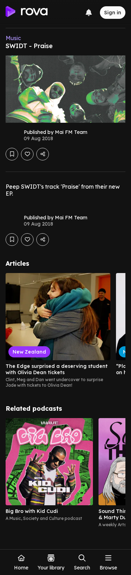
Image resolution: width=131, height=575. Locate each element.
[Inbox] (88, 12)
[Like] (27, 154)
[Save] (12, 154)
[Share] (42, 154)
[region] (65, 330)
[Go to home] (27, 12)
